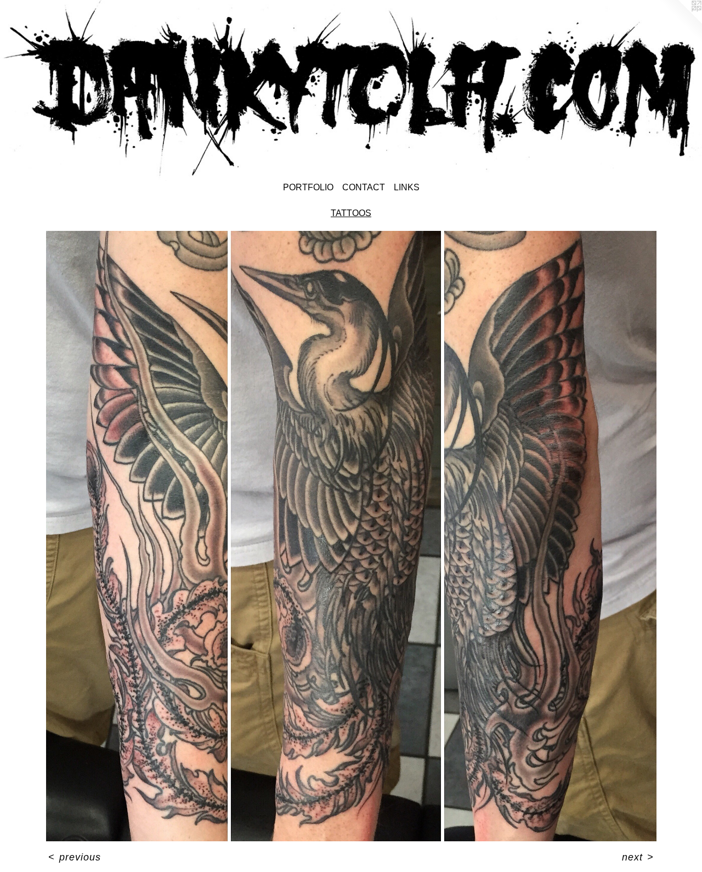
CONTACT (363, 187)
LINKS (407, 187)
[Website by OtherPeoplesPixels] (680, 22)
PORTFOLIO (308, 187)
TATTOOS (351, 213)
